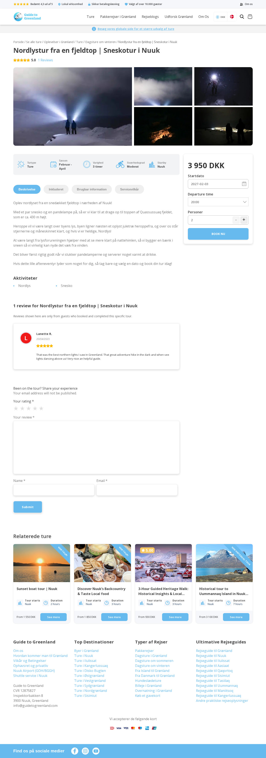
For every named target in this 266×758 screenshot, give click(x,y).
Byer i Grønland (86, 650)
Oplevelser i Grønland (59, 42)
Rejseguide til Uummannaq (217, 685)
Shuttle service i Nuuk (30, 675)
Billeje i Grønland (148, 685)
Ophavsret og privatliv (30, 665)
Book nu (218, 234)
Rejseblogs (150, 16)
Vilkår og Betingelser (29, 660)
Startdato (196, 176)
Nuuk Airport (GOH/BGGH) (34, 670)
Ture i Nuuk (83, 655)
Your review (23, 417)
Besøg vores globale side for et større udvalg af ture (136, 29)
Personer (195, 212)
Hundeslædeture (148, 680)
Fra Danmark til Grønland (155, 675)
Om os (18, 650)
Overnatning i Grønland (153, 690)
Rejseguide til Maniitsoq (214, 690)
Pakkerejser (144, 650)
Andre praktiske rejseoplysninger (222, 700)
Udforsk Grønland (179, 16)
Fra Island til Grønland (152, 670)
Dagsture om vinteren (100, 42)
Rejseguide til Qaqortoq (214, 670)
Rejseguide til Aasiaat (212, 665)
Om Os (203, 16)
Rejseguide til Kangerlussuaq (218, 695)
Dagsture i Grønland (151, 655)
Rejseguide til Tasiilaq (213, 680)
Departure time (200, 194)
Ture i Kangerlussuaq (91, 665)
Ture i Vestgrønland (90, 680)
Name (19, 480)
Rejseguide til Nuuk (211, 655)
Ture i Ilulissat (85, 660)
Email (101, 480)
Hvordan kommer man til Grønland (40, 655)
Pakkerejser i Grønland (118, 16)
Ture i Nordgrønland (90, 690)
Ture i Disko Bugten (90, 670)
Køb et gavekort (147, 695)
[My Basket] (250, 17)
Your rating (23, 401)
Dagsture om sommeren (154, 660)
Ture (90, 16)
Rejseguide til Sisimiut (213, 675)
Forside (18, 42)
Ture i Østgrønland (89, 675)
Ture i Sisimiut (85, 695)
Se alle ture (34, 42)
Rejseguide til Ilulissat (213, 660)
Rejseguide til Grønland (214, 650)
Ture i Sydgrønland (89, 685)
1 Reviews (45, 60)
